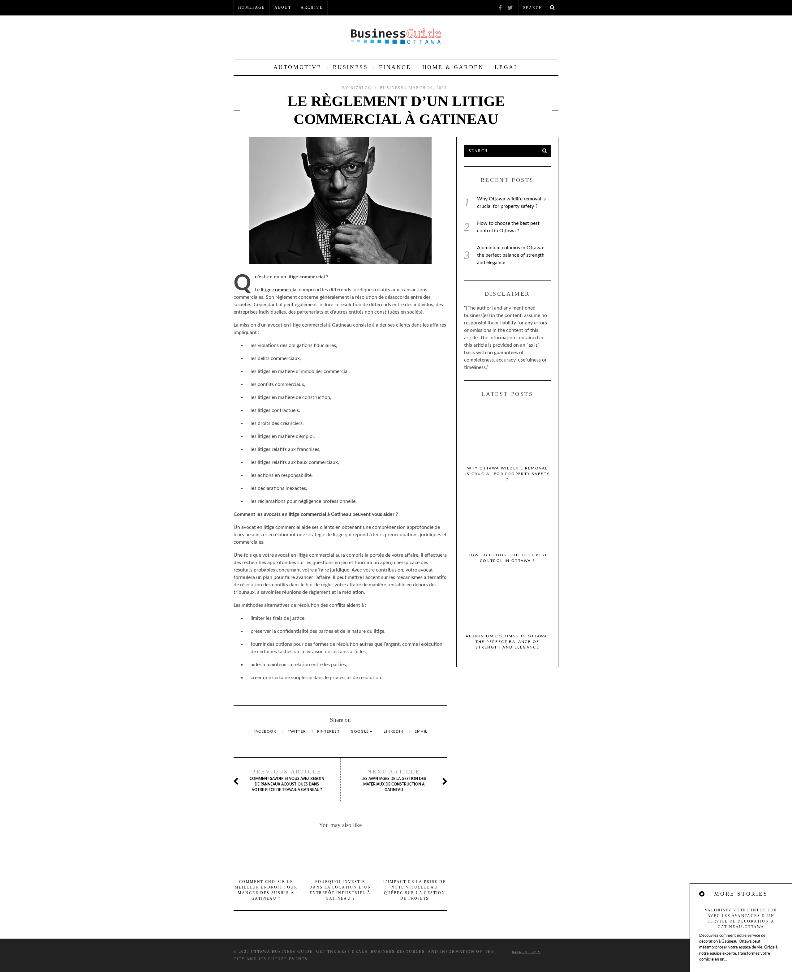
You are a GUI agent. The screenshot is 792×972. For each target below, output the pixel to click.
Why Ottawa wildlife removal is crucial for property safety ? (507, 473)
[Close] (702, 894)
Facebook (265, 731)
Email (421, 731)
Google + (362, 731)
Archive (312, 7)
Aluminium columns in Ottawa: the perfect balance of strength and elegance (510, 255)
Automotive (297, 67)
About (282, 7)
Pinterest (329, 731)
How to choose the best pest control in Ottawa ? (507, 558)
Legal (507, 67)
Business (350, 67)
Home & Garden (453, 67)
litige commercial (279, 289)
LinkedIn (394, 731)
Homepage (251, 7)
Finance (395, 67)
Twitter (298, 731)
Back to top (525, 952)
